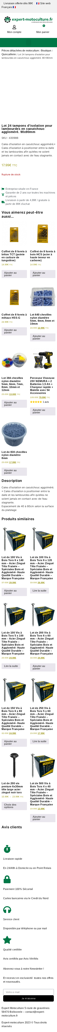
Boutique (46, 50)
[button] (28, 43)
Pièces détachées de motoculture (20, 50)
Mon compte (14, 32)
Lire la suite (39, 590)
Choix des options (10, 806)
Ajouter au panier (10, 274)
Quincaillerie (9, 54)
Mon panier (42, 32)
